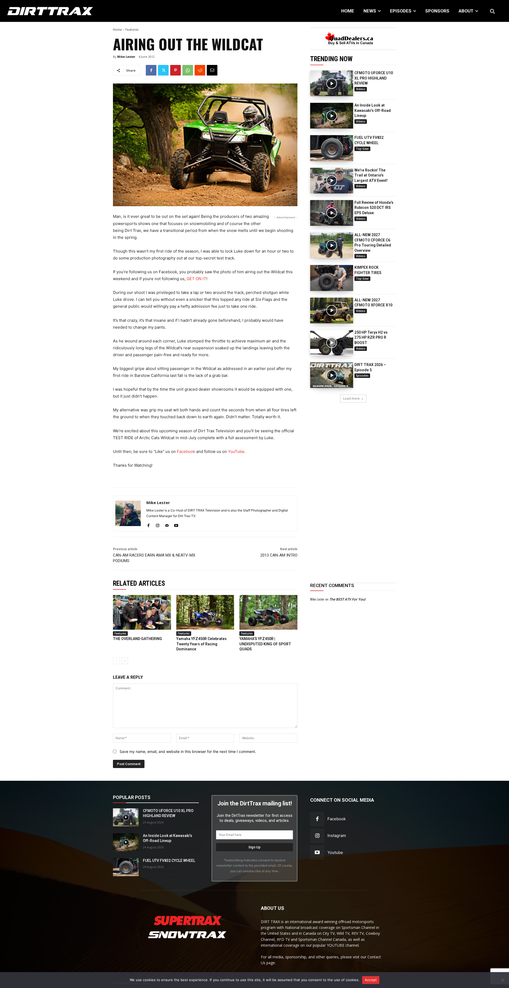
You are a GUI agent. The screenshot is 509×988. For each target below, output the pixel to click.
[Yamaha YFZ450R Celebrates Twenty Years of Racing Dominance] (205, 612)
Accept (371, 980)
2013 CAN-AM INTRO (278, 555)
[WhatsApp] (187, 70)
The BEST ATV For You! (347, 599)
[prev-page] (116, 660)
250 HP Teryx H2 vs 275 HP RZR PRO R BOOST (371, 337)
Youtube (335, 852)
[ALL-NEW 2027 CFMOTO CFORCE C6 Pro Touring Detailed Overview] (331, 245)
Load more (351, 398)
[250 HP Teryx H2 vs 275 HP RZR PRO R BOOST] (331, 343)
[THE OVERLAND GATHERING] (142, 612)
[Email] (212, 70)
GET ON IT (196, 278)
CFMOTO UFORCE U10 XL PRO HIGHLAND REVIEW (373, 78)
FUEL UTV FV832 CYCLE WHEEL (169, 860)
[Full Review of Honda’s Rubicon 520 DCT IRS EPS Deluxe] (331, 213)
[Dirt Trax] (52, 11)
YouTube (236, 451)
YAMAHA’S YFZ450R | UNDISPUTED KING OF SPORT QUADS (265, 644)
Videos (360, 89)
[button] (492, 11)
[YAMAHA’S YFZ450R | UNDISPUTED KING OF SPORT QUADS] (268, 612)
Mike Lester (126, 57)
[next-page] (124, 660)
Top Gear (362, 149)
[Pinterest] (175, 70)
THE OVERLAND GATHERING (137, 639)
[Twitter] (163, 70)
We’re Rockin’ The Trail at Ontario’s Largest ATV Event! (371, 175)
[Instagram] (158, 524)
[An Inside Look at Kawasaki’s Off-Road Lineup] (331, 116)
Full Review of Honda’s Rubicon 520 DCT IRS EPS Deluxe (373, 207)
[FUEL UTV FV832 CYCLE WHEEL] (331, 148)
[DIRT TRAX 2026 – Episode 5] (331, 375)
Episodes (362, 375)
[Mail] (167, 524)
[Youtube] (176, 524)
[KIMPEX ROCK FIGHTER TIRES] (331, 278)
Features (132, 29)
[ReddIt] (200, 70)
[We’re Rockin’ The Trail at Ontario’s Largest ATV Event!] (331, 180)
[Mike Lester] (128, 513)
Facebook (186, 451)
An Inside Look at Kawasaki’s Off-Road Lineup (372, 110)
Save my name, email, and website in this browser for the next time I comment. (188, 751)
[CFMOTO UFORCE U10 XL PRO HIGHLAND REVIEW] (331, 83)
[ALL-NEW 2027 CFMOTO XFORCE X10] (331, 310)
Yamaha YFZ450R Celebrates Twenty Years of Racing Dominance (201, 644)
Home (117, 29)
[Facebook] (151, 70)
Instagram (336, 835)
